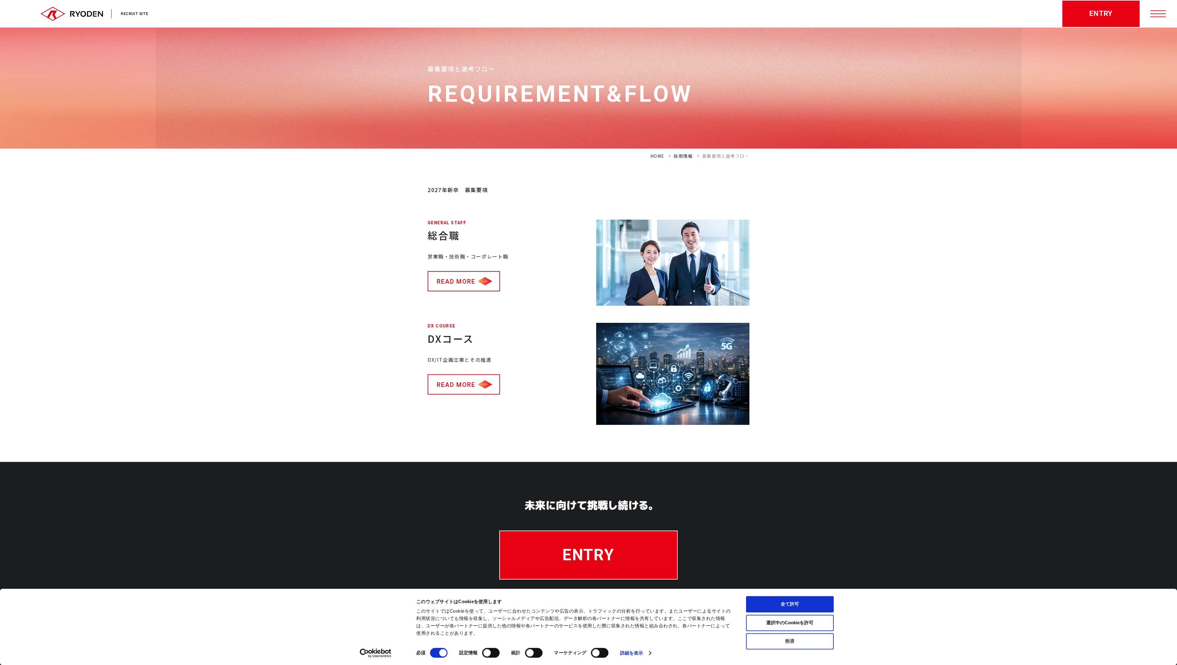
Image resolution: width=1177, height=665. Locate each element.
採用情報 (683, 156)
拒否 (789, 641)
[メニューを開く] (1158, 14)
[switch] (491, 653)
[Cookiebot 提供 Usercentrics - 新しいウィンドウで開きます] (375, 653)
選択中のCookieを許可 (789, 622)
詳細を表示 (631, 653)
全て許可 (790, 603)
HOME (657, 156)
